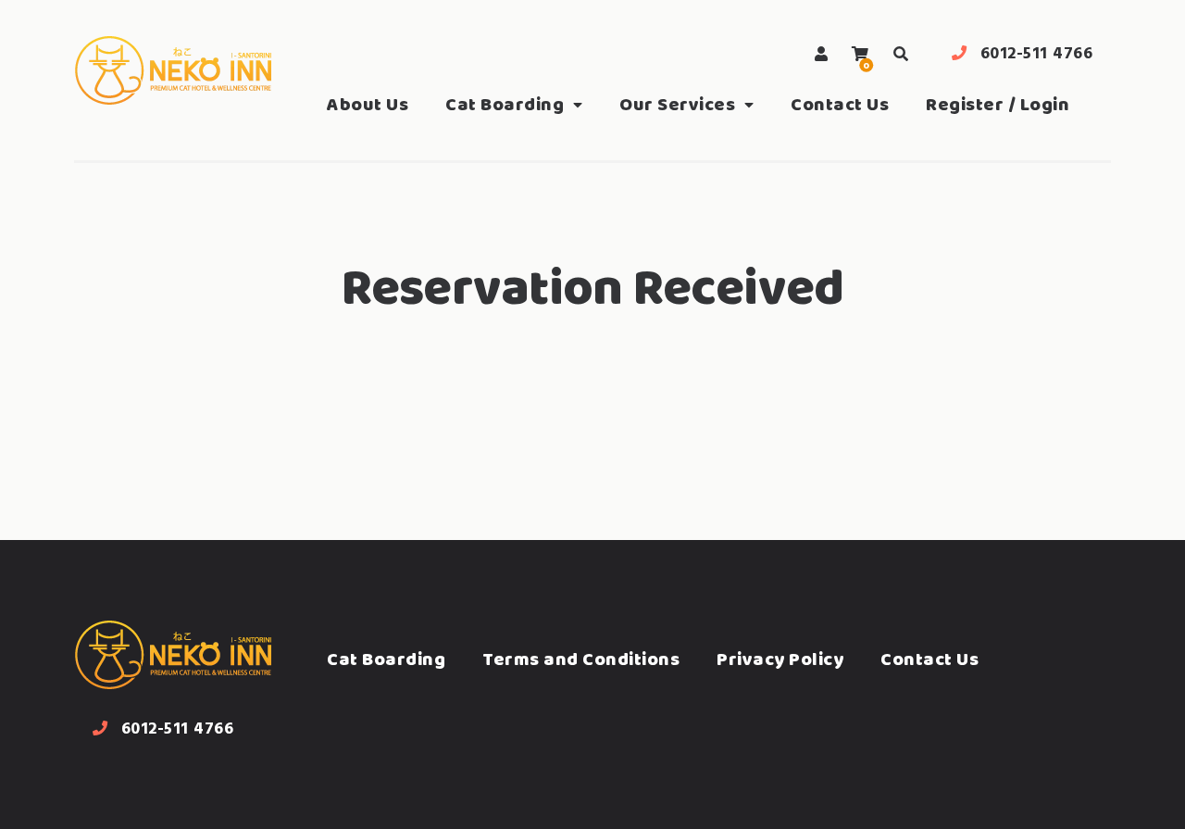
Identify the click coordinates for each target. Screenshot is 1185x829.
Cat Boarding (504, 104)
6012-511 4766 (1036, 54)
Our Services (677, 104)
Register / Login (997, 104)
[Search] (901, 54)
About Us (367, 104)
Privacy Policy (780, 659)
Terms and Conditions (581, 659)
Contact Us (840, 104)
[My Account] (822, 54)
